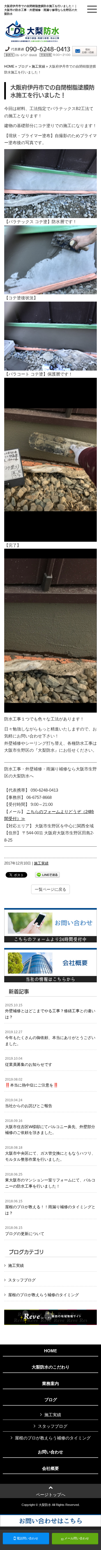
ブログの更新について (24, 1231)
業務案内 (50, 1383)
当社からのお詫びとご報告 (28, 1103)
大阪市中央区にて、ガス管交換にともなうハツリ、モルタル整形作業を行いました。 (50, 1154)
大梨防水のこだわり (51, 1367)
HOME (9, 66)
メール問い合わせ (76, 1538)
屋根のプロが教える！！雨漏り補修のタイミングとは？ (50, 1207)
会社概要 (50, 1468)
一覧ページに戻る (50, 889)
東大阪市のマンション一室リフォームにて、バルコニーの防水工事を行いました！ (50, 1180)
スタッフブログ (22, 1280)
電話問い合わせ (27, 1538)
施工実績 (38, 66)
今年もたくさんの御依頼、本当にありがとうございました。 (50, 1038)
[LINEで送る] (47, 874)
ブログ (23, 66)
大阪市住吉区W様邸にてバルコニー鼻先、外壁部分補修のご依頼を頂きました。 (50, 1127)
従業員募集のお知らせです (28, 1062)
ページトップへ (50, 1494)
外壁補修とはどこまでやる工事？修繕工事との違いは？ (50, 1011)
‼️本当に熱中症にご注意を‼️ (31, 1083)
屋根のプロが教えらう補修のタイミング (43, 1295)
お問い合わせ (50, 1452)
